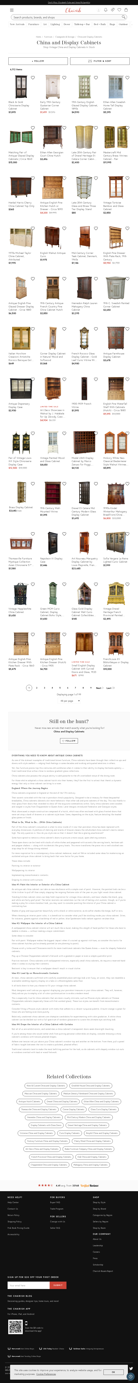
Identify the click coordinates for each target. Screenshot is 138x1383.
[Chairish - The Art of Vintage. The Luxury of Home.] (73, 10)
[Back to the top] (131, 1365)
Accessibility (14, 1234)
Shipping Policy (15, 1221)
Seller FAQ (55, 1228)
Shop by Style (99, 1202)
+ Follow (38, 61)
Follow (70, 741)
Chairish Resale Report (103, 1271)
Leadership (98, 1245)
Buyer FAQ (55, 1202)
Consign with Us (57, 1221)
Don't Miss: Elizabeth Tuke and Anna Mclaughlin (69, 2)
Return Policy (14, 1215)
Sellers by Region (100, 1221)
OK (113, 1372)
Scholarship (98, 1264)
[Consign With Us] (112, 10)
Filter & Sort (102, 61)
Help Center (13, 1202)
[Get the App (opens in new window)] (15, 1327)
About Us (97, 1239)
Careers (96, 1252)
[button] (11, 10)
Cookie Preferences (46, 1374)
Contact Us (13, 1208)
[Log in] (98, 10)
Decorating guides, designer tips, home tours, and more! (33, 1301)
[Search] (123, 17)
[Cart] (126, 10)
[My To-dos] (105, 10)
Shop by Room (99, 1228)
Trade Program (56, 1208)
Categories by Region (102, 1215)
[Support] (131, 1377)
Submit (58, 1285)
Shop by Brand (99, 1208)
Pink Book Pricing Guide (18, 1228)
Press (95, 1258)
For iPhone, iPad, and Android (21, 1314)
